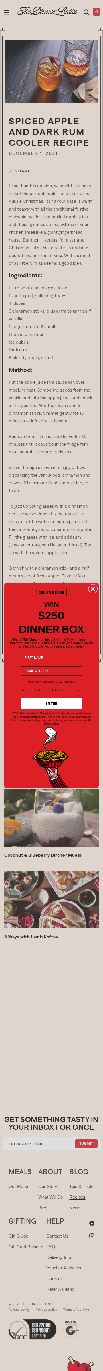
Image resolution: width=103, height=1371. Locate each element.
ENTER (51, 703)
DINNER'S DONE (51, 592)
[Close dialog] (93, 589)
